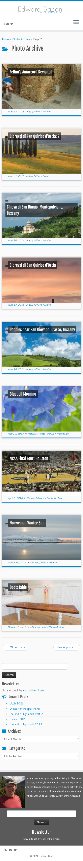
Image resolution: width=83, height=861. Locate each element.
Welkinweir (62, 433)
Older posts (15, 647)
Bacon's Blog (46, 856)
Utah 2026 (17, 703)
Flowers (32, 433)
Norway (34, 562)
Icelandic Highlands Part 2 (26, 714)
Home (5, 39)
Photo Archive (21, 39)
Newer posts (66, 647)
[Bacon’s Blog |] (41, 8)
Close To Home (38, 627)
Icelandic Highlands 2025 (26, 724)
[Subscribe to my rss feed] (4, 24)
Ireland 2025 (18, 719)
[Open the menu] (76, 23)
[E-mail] (8, 24)
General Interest (36, 498)
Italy (31, 111)
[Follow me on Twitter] (12, 24)
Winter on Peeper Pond (25, 709)
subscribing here (33, 690)
